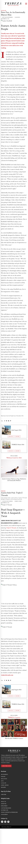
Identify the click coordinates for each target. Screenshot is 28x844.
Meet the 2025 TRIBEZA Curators (14, 738)
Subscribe (17, 436)
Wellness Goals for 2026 (14, 458)
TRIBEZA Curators (14, 717)
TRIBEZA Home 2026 (18, 444)
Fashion (3, 491)
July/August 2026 (16, 430)
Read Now (11, 436)
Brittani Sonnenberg (7, 17)
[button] (2, 467)
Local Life (3, 10)
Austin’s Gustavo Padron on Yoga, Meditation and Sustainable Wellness (14, 479)
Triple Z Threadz (11, 528)
